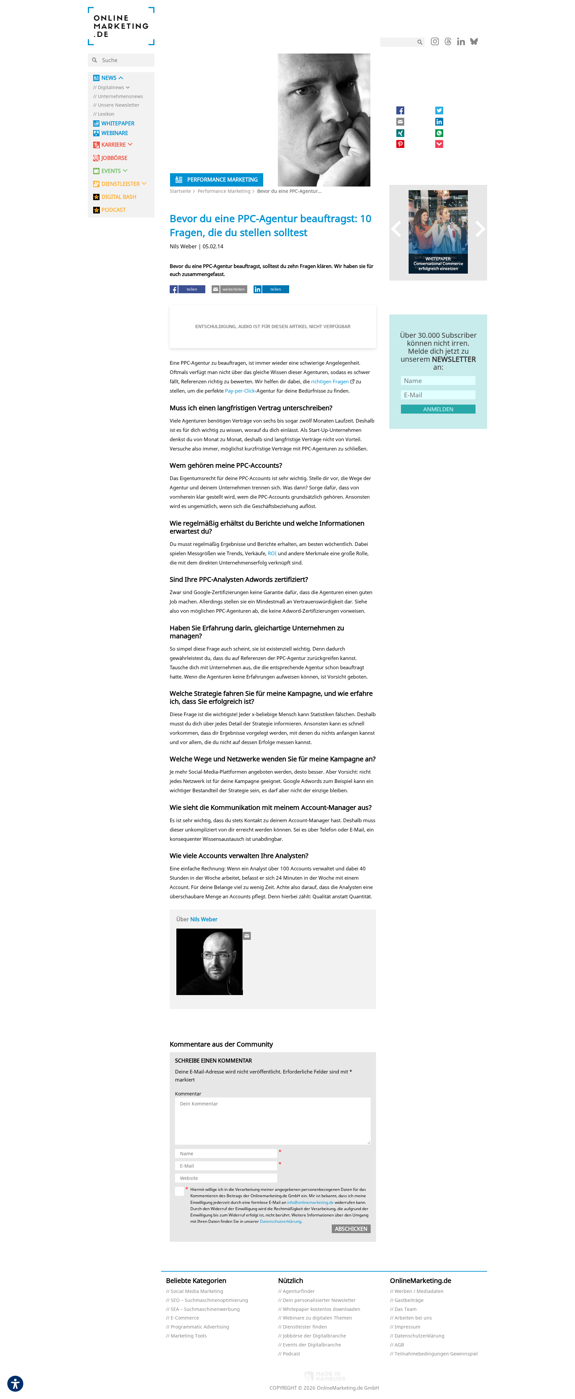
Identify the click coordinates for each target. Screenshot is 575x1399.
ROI (272, 553)
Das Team (406, 1309)
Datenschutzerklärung (280, 1221)
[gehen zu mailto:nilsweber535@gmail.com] (247, 936)
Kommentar (188, 1094)
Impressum (407, 1327)
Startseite (180, 191)
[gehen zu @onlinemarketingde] (448, 43)
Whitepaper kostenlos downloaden (321, 1309)
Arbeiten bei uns (413, 1318)
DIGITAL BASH (118, 197)
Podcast (291, 1354)
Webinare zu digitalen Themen (317, 1318)
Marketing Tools (189, 1336)
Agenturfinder (299, 1291)
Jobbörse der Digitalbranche (314, 1336)
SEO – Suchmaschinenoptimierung (209, 1300)
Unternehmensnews (120, 96)
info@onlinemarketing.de (310, 1202)
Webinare (114, 133)
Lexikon (106, 114)
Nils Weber (204, 919)
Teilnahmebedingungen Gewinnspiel (436, 1354)
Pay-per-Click (240, 390)
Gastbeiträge (409, 1300)
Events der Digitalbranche (312, 1345)
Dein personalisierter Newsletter (319, 1300)
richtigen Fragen (330, 381)
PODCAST (113, 210)
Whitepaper (117, 123)
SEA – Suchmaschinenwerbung (205, 1309)
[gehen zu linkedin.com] (461, 43)
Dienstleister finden (305, 1327)
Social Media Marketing (197, 1291)
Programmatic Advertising (200, 1327)
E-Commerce (185, 1318)
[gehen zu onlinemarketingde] (435, 43)
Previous (399, 228)
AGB (399, 1345)
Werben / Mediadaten (419, 1291)
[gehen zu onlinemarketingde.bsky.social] (474, 43)
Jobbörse (114, 158)
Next (477, 228)
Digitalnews (111, 87)
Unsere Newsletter (118, 105)
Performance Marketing (224, 191)
